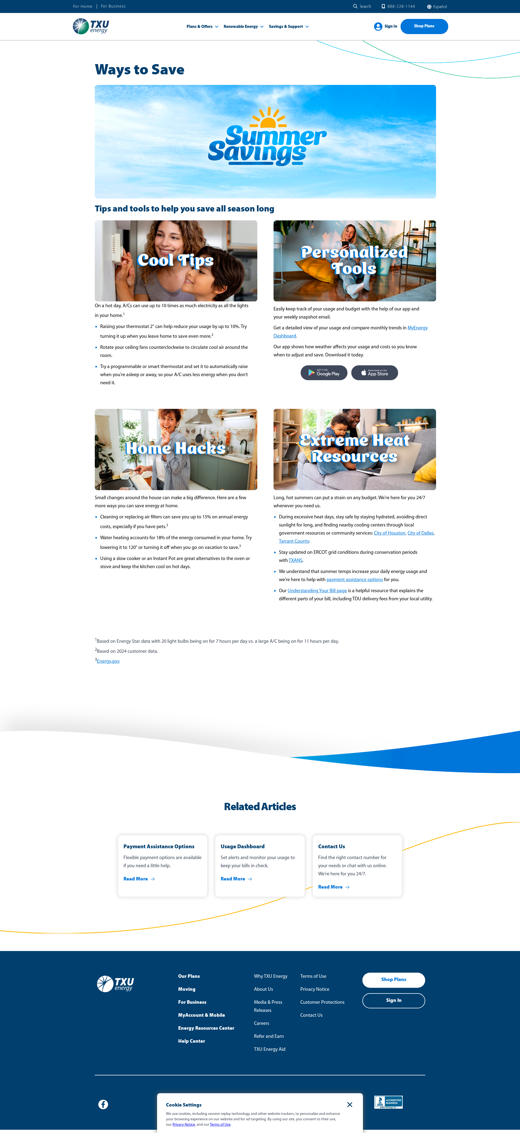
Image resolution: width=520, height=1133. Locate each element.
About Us (263, 989)
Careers (261, 1023)
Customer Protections (322, 1002)
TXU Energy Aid (269, 1049)
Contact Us (311, 1015)
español (439, 7)
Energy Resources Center (206, 1028)
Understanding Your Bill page (317, 591)
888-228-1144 (401, 7)
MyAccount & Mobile (201, 1015)
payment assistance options (355, 580)
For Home (83, 7)
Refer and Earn (269, 1036)
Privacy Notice (314, 989)
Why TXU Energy (270, 976)
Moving (187, 989)
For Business (113, 6)
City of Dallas (421, 533)
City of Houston (389, 533)
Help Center (191, 1041)
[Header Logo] (91, 34)
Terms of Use (313, 976)
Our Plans (189, 976)
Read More (135, 879)
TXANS (296, 560)
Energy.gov (108, 661)
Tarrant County (294, 541)
